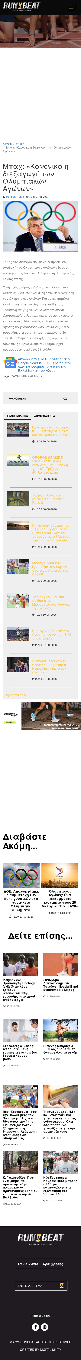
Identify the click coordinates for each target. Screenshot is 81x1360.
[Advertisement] (40, 99)
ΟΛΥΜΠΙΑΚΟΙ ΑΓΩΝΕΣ (27, 376)
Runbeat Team (15, 196)
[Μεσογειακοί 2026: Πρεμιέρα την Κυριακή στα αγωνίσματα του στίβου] (18, 566)
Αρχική (7, 144)
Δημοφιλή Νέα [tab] (44, 416)
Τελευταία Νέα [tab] (17, 416)
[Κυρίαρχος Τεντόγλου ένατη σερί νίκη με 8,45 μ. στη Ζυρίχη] (18, 634)
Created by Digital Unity (40, 1349)
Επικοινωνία (28, 1264)
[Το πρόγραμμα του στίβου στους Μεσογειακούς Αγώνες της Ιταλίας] (18, 600)
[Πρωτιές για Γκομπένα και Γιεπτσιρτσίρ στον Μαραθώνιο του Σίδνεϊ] (18, 430)
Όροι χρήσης (53, 1264)
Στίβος (20, 144)
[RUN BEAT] (21, 6)
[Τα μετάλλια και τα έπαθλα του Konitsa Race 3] (18, 498)
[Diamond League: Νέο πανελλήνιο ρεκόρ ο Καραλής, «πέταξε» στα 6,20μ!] (18, 664)
